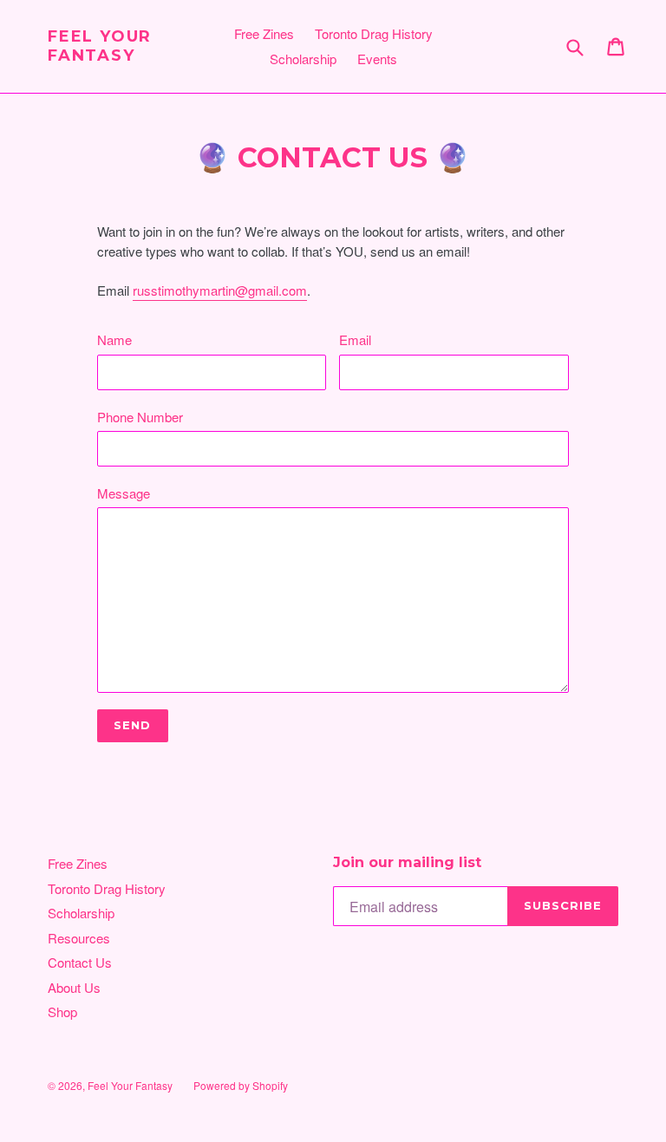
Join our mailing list (407, 862)
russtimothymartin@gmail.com (220, 290)
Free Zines (264, 33)
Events (377, 58)
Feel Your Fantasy (100, 46)
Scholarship (303, 58)
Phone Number (140, 417)
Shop (62, 1011)
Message (123, 493)
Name (114, 339)
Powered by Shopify (240, 1085)
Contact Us (80, 962)
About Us (74, 987)
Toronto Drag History (374, 33)
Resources (79, 938)
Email (355, 339)
